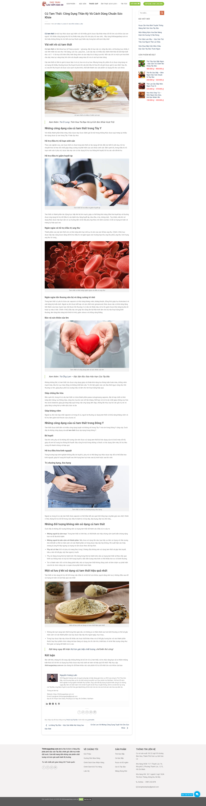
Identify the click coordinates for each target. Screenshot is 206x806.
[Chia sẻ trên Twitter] (83, 712)
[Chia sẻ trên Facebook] (79, 712)
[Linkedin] (47, 704)
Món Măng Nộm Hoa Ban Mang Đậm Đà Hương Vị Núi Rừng (150, 33)
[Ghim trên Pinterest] (91, 712)
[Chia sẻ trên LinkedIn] (95, 712)
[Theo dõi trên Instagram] (47, 767)
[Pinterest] (53, 704)
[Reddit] (50, 704)
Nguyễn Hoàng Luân (76, 24)
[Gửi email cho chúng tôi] (51, 767)
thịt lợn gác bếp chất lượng (82, 649)
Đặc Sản (82, 4)
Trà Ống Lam (65, 376)
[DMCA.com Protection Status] (85, 799)
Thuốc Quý (93, 4)
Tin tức (124, 4)
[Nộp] (162, 13)
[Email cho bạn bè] (87, 712)
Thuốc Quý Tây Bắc (72, 720)
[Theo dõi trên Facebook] (44, 767)
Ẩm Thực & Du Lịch (109, 4)
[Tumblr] (56, 704)
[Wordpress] (59, 704)
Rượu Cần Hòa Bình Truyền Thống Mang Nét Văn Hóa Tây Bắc (151, 26)
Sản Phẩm (71, 4)
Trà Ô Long (64, 122)
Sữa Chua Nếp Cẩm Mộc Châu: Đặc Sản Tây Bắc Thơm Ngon (150, 47)
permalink (91, 720)
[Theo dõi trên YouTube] (55, 767)
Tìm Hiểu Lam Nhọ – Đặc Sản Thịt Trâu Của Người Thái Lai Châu (151, 40)
